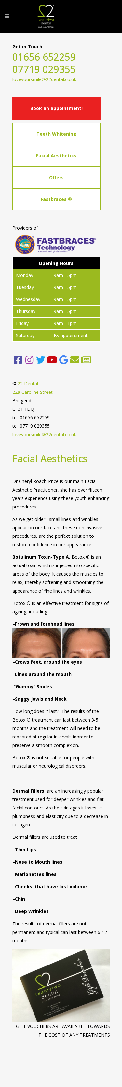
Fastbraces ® (56, 199)
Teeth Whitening (56, 134)
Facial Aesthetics (56, 155)
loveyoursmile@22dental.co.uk (44, 79)
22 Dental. (28, 383)
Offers (56, 177)
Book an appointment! (56, 108)
